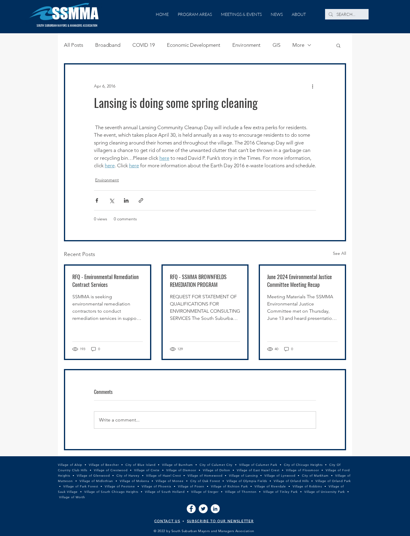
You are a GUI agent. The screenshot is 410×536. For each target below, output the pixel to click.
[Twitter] (203, 508)
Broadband (107, 45)
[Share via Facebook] (97, 200)
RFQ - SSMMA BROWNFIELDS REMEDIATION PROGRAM (198, 280)
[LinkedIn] (215, 508)
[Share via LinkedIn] (126, 200)
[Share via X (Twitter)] (111, 200)
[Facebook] (191, 508)
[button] (338, 45)
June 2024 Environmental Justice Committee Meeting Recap (299, 280)
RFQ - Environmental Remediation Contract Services (105, 280)
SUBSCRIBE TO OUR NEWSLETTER (220, 521)
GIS (276, 45)
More (298, 45)
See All (339, 253)
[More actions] (312, 86)
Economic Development (193, 45)
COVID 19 (143, 45)
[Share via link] (141, 200)
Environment (246, 45)
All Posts (73, 45)
